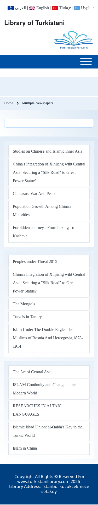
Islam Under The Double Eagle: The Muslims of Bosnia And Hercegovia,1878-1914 (48, 337)
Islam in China (25, 448)
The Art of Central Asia (32, 372)
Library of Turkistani (34, 22)
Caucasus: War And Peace (34, 193)
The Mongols (24, 304)
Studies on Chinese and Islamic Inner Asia (47, 151)
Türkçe (64, 7)
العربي (20, 7)
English (42, 7)
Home (8, 103)
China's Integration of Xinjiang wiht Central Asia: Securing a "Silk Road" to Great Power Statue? (49, 172)
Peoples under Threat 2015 (35, 261)
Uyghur (87, 7)
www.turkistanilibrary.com (43, 481)
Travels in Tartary (27, 316)
